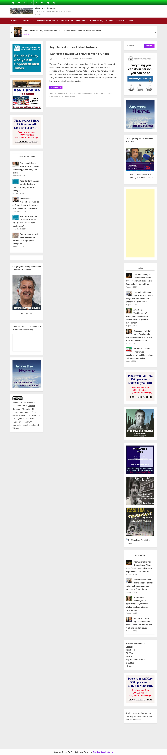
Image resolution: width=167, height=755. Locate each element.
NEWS (140, 268)
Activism (27, 34)
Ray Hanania (70, 96)
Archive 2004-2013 (124, 20)
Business (77, 93)
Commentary (87, 93)
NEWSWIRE (140, 555)
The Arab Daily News (45, 8)
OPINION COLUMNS (26, 156)
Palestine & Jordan (56, 96)
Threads (129, 666)
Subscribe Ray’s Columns (101, 20)
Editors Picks (98, 93)
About (14, 20)
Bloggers (69, 93)
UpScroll (130, 663)
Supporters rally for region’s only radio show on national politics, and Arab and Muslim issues (62, 30)
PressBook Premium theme (103, 752)
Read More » (56, 87)
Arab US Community (46, 20)
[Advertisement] (140, 223)
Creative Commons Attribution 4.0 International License (23, 409)
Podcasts (65, 20)
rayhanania (73, 58)
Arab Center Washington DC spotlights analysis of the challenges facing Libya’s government (137, 316)
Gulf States (108, 93)
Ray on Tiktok (81, 20)
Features (27, 20)
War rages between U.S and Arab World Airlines (79, 53)
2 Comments (87, 58)
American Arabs (58, 93)
